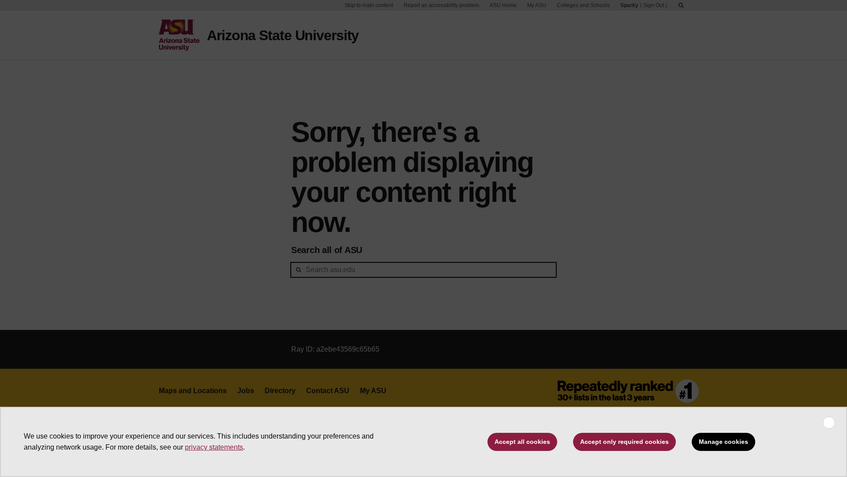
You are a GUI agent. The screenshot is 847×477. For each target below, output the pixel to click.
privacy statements (214, 447)
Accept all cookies (522, 441)
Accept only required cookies (624, 441)
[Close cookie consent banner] (829, 422)
